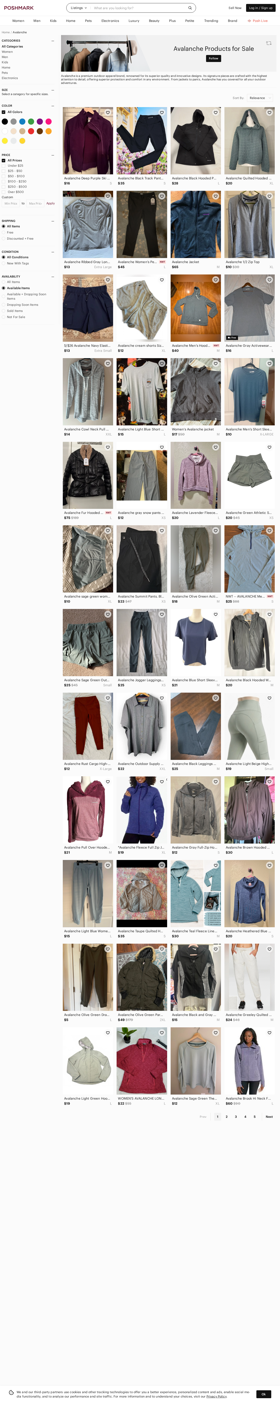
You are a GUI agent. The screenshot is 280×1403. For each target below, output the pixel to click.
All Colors (15, 112)
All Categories (12, 46)
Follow (213, 58)
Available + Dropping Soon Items (26, 296)
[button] (79, 8)
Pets (5, 73)
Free (10, 232)
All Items (13, 226)
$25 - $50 (15, 171)
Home (6, 32)
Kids (5, 62)
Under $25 (15, 166)
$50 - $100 (16, 176)
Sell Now (235, 8)
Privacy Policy (216, 1396)
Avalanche (20, 32)
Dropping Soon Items (22, 305)
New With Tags (18, 263)
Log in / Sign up (261, 8)
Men (5, 57)
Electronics (10, 78)
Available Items (18, 288)
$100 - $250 (17, 181)
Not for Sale (16, 317)
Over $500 (16, 192)
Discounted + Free (20, 239)
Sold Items (15, 311)
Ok (264, 1394)
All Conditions (17, 257)
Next (269, 1117)
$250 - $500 (17, 187)
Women (7, 52)
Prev (203, 1117)
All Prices (15, 160)
